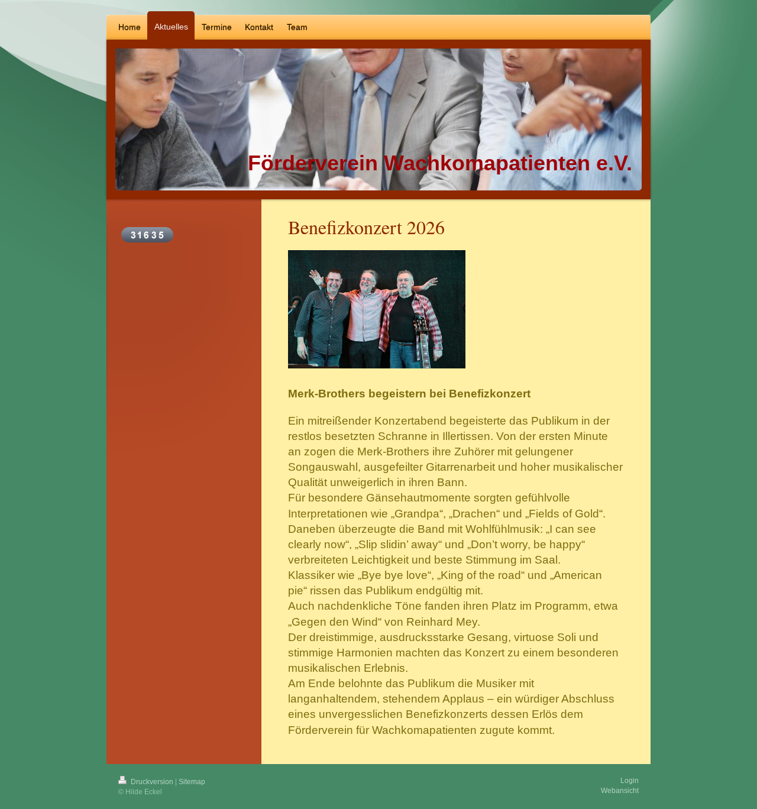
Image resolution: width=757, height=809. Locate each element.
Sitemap (192, 782)
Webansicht (620, 791)
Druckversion (152, 782)
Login (629, 780)
